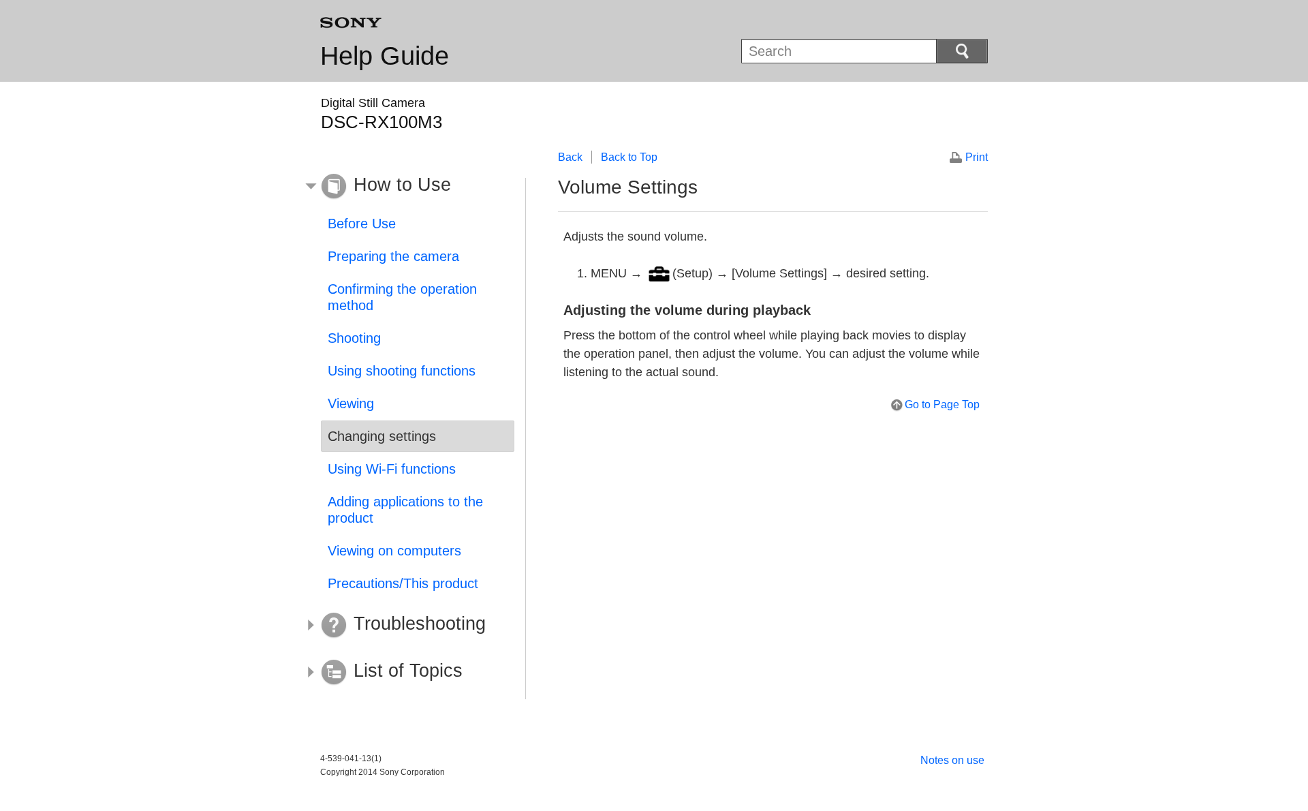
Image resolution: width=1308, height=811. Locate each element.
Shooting (354, 338)
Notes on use (952, 760)
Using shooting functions (402, 370)
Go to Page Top (942, 404)
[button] (407, 186)
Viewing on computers (394, 550)
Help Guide (384, 56)
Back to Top (629, 157)
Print (976, 157)
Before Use (362, 223)
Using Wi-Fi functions (392, 468)
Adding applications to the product (405, 509)
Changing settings (382, 436)
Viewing (351, 403)
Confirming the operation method (402, 297)
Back (570, 157)
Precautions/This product (403, 583)
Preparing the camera (393, 256)
